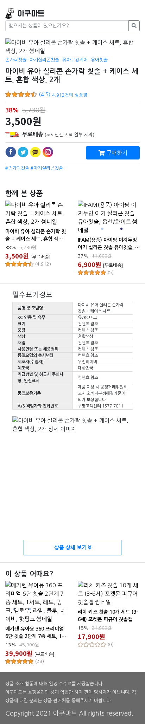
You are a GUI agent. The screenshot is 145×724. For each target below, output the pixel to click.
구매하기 (116, 153)
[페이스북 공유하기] (10, 151)
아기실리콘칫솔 (44, 60)
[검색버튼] (134, 25)
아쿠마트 (31, 13)
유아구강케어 (75, 60)
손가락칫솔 (15, 60)
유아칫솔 (99, 60)
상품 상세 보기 (71, 547)
